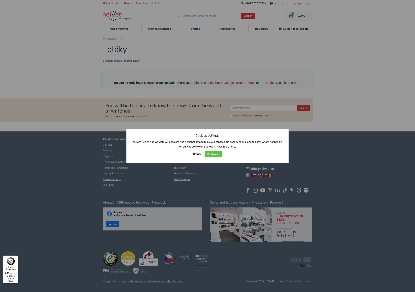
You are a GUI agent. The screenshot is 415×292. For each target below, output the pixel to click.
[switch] (11, 280)
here (232, 146)
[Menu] (16, 257)
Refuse (197, 154)
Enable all (213, 154)
